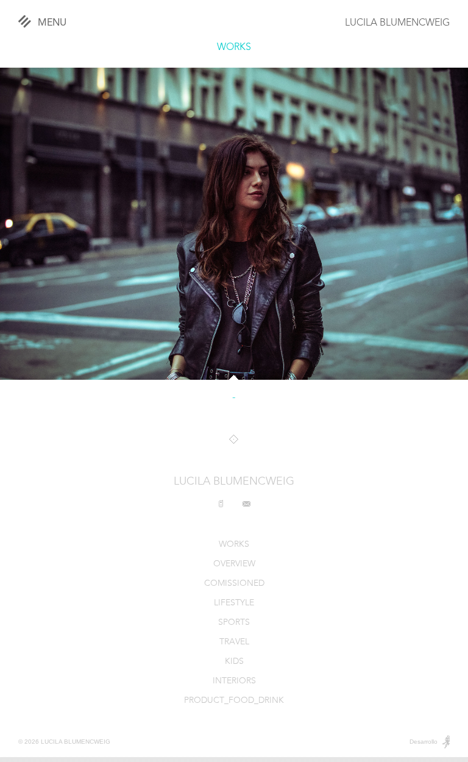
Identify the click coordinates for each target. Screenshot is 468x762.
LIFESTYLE (234, 603)
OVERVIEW (234, 564)
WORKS (234, 47)
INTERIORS (234, 681)
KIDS (234, 661)
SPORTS (234, 622)
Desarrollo (424, 741)
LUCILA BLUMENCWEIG (397, 23)
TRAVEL (234, 642)
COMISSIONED (234, 583)
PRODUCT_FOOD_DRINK (234, 700)
